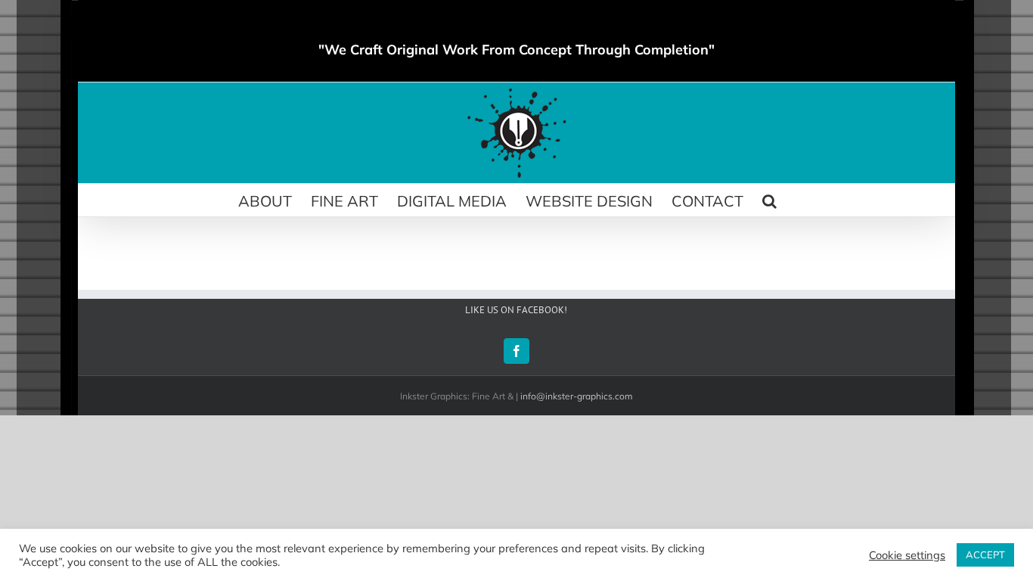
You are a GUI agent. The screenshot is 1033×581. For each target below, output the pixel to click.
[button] (769, 200)
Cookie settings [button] (907, 555)
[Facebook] (516, 351)
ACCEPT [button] (985, 554)
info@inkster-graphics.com (576, 396)
